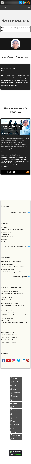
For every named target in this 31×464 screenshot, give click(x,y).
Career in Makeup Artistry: (7, 311)
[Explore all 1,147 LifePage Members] (16, 246)
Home (5, 7)
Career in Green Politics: (7, 318)
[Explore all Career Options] (19, 212)
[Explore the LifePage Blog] (19, 276)
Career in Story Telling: (6, 297)
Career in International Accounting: (9, 303)
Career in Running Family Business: (9, 291)
